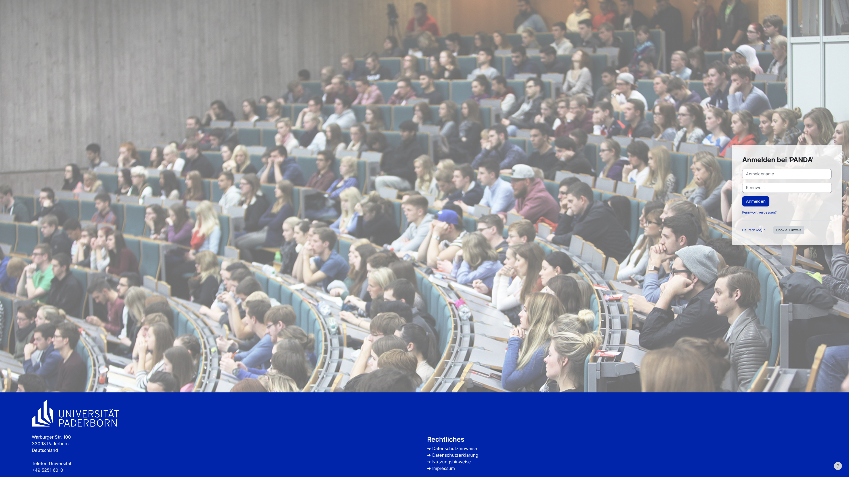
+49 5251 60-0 (47, 470)
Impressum (443, 468)
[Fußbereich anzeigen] (838, 466)
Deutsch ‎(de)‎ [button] (752, 230)
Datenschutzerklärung (455, 455)
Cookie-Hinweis (788, 230)
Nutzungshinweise (451, 461)
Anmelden (756, 201)
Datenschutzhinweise (454, 448)
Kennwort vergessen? (759, 212)
